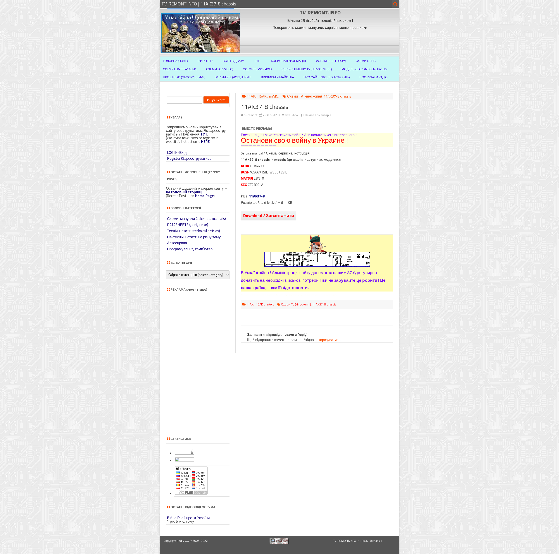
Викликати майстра (277, 77)
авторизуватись (327, 339)
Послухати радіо (373, 77)
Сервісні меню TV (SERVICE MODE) (306, 69)
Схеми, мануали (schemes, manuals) (196, 218)
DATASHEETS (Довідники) (233, 77)
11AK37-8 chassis (337, 96)
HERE (205, 141)
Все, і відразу (233, 60)
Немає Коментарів (318, 115)
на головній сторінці (184, 192)
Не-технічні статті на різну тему (194, 237)
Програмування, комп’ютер (189, 249)
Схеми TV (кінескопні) (304, 96)
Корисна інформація (288, 60)
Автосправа (177, 243)
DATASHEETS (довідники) (187, 225)
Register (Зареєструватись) (189, 158)
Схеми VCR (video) (219, 69)
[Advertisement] (320, 41)
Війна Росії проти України (188, 518)
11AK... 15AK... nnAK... (263, 96)
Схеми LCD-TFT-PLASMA (180, 69)
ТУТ (203, 134)
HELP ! (257, 60)
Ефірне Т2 (205, 60)
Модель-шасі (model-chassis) (365, 69)
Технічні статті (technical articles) (193, 231)
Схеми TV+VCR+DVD (257, 69)
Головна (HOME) (175, 60)
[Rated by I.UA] (184, 460)
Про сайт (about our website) (327, 77)
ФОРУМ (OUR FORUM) (331, 60)
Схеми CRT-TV (366, 60)
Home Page (204, 196)
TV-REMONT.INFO (320, 12)
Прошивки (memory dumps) (184, 77)
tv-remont (250, 115)
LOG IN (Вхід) (177, 152)
